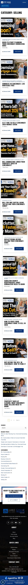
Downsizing (5, 39)
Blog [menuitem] (14, 538)
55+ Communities (5, 452)
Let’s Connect (14, 500)
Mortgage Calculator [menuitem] (14, 551)
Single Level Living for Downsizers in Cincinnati (13, 442)
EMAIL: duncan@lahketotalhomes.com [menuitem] (14, 569)
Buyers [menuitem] (14, 549)
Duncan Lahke (7, 51)
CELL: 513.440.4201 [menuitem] (14, 566)
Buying (3, 159)
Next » (18, 420)
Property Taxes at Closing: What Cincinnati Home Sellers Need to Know (14, 404)
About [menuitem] (14, 532)
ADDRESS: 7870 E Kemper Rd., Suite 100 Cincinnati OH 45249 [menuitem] (14, 571)
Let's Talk (5, 5)
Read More (18, 51)
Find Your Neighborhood (14, 496)
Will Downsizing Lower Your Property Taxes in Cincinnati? (13, 163)
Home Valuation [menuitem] (14, 555)
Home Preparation (8, 237)
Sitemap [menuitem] (6, 580)
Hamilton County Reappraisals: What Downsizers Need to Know (14, 282)
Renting (3, 475)
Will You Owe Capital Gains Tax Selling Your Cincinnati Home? (13, 204)
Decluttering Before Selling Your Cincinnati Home (14, 241)
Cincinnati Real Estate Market (9, 80)
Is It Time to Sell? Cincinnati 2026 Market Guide (14, 123)
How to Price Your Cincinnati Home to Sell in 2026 (15, 323)
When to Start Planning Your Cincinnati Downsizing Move (13, 44)
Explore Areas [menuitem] (14, 547)
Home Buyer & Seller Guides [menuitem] (14, 558)
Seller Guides (18, 81)
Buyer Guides (4, 454)
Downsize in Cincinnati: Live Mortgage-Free (13, 85)
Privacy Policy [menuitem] (20, 580)
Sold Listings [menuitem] (14, 534)
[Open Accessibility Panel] (3, 582)
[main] (14, 245)
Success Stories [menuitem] (14, 536)
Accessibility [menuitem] (12, 580)
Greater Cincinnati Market (14, 39)
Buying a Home (5, 459)
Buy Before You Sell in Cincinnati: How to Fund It (15, 363)
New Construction (5, 472)
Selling (7, 40)
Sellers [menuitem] (14, 553)
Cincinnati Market (10, 159)
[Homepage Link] (6, 2)
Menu (24, 2)
